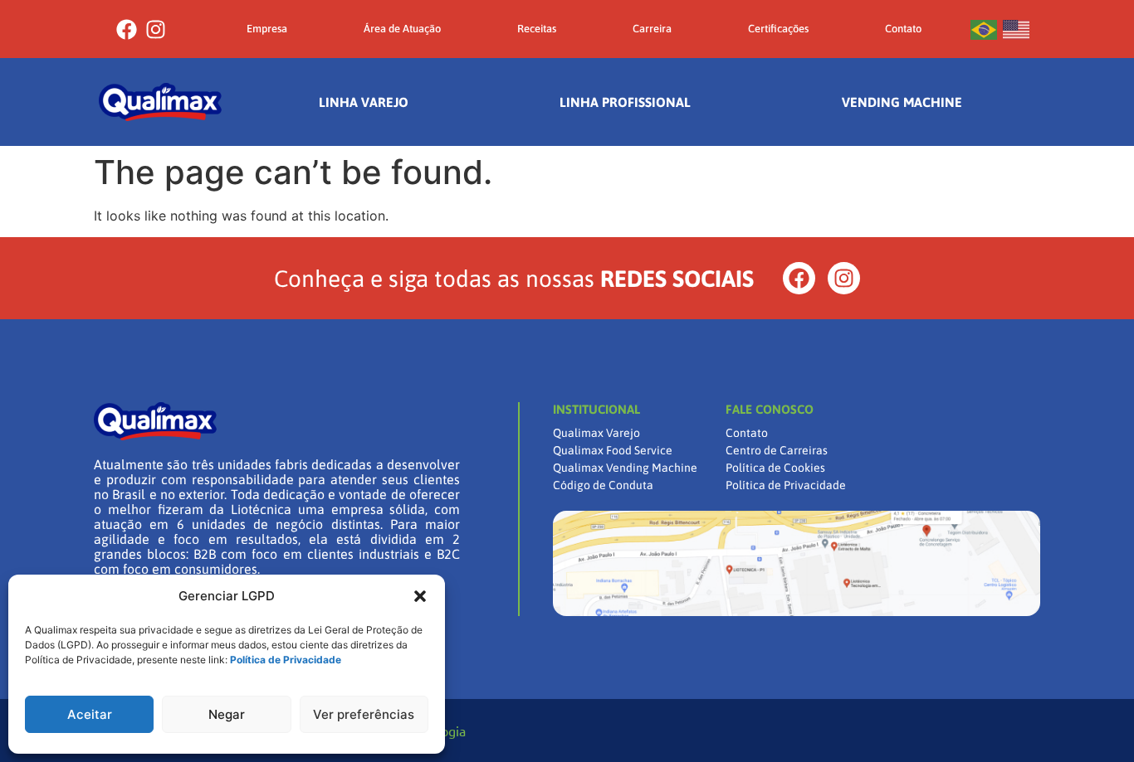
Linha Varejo (363, 102)
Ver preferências (363, 714)
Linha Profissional (625, 102)
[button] (420, 596)
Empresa (267, 28)
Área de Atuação (402, 28)
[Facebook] (126, 29)
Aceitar (89, 714)
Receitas (536, 28)
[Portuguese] (984, 29)
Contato (903, 28)
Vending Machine (902, 102)
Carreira (652, 28)
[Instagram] (155, 29)
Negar (226, 714)
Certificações (778, 28)
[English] (1017, 29)
